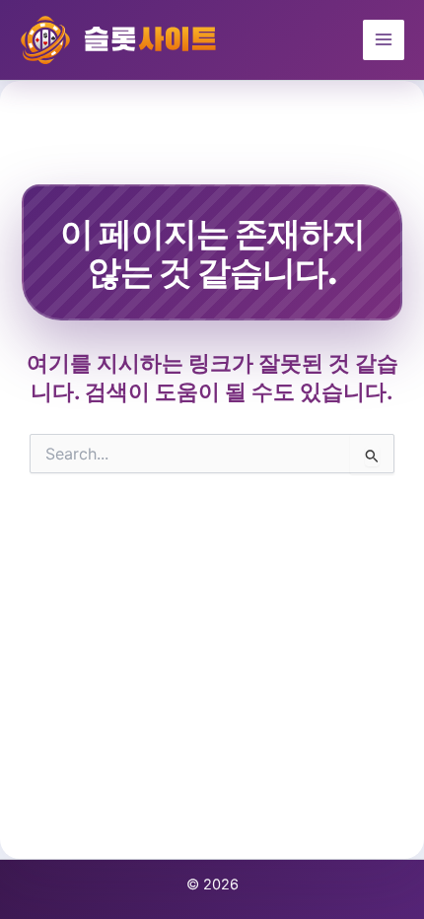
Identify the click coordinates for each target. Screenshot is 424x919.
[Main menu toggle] (383, 40)
